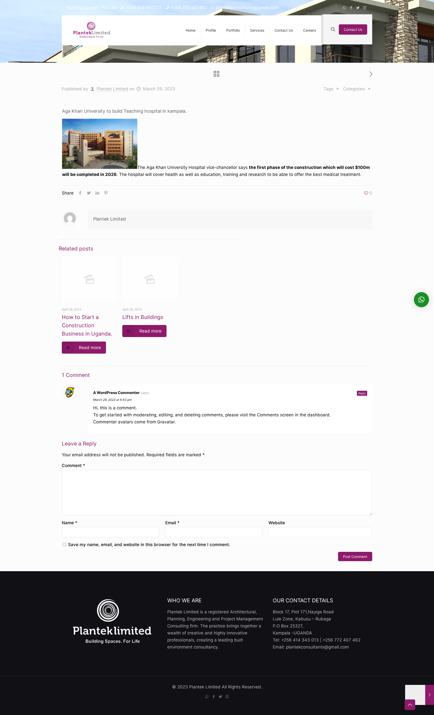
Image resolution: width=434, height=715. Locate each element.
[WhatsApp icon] (344, 7)
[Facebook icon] (351, 7)
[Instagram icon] (364, 7)
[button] (421, 299)
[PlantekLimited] (92, 30)
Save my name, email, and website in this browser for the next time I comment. (149, 544)
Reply (362, 393)
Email (172, 522)
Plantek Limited (112, 88)
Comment (73, 465)
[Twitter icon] (357, 7)
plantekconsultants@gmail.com (247, 7)
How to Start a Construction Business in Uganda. (87, 325)
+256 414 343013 (144, 7)
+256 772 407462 (189, 7)
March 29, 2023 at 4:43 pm (112, 400)
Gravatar (166, 421)
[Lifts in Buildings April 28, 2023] (419, 695)
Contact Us (353, 29)
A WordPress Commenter (116, 392)
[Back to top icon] (410, 704)
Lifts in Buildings (142, 317)
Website (276, 522)
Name (69, 522)
